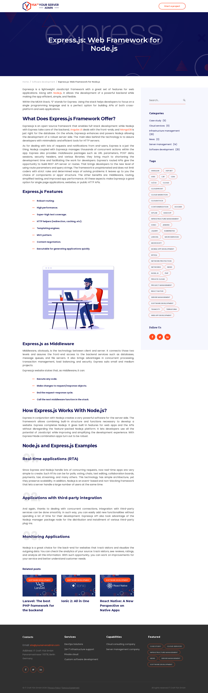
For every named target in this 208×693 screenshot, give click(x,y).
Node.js (155, 273)
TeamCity (155, 309)
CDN (173, 176)
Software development (43, 82)
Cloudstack (157, 200)
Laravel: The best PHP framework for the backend (38, 605)
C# (163, 176)
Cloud (166, 182)
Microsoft (156, 243)
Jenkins (166, 225)
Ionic (153, 225)
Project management (161, 285)
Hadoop (167, 213)
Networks (156, 267)
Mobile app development (162, 249)
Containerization (159, 207)
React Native (157, 291)
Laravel (154, 237)
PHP (166, 273)
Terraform (171, 309)
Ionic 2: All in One (75, 601)
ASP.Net (169, 170)
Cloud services (157, 125)
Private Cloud (158, 279)
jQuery (154, 231)
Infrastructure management (164, 130)
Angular (155, 170)
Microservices (172, 237)
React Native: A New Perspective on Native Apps (116, 605)
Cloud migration (159, 194)
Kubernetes (169, 231)
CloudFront (157, 188)
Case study (155, 120)
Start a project (172, 6)
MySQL (154, 255)
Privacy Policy (54, 687)
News (152, 139)
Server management (160, 144)
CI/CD (154, 182)
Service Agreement (70, 687)
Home (26, 82)
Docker (178, 207)
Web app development (161, 315)
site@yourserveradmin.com (45, 645)
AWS (153, 176)
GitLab (154, 213)
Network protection (161, 261)
